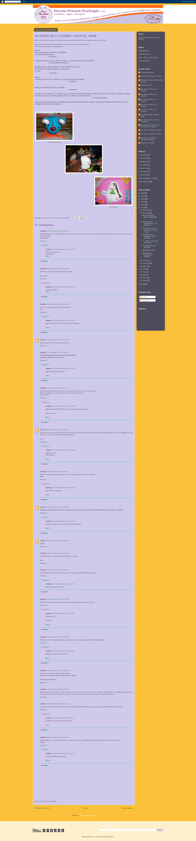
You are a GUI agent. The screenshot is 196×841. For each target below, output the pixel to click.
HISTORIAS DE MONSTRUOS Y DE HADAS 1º (149, 223)
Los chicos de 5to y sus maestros (149, 110)
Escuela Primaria (144, 61)
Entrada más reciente (42, 808)
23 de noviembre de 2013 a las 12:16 (58, 388)
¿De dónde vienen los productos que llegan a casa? (149, 230)
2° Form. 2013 (143, 158)
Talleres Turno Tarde (147, 143)
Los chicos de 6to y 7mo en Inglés (150, 115)
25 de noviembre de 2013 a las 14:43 (63, 450)
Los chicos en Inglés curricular (151, 130)
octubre (145, 260)
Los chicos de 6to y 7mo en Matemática (150, 120)
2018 (143, 193)
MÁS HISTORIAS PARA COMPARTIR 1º (149, 217)
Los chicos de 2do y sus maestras (149, 95)
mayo (145, 272)
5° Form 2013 (142, 175)
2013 (143, 207)
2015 (143, 202)
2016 (143, 199)
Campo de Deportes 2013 (146, 178)
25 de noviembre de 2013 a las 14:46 (63, 521)
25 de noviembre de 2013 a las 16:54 (58, 599)
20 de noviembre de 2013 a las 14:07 (58, 304)
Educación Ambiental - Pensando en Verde (152, 81)
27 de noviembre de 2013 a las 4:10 (63, 753)
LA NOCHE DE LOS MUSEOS (148, 246)
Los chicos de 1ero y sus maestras (149, 90)
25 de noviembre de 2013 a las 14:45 (58, 553)
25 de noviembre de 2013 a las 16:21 (58, 570)
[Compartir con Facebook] (81, 218)
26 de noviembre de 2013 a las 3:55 (63, 584)
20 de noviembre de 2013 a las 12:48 (58, 268)
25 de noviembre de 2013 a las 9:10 (58, 471)
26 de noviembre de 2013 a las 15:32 (58, 737)
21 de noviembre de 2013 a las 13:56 (58, 340)
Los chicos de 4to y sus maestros (149, 105)
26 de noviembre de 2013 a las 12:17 (58, 689)
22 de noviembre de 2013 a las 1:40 (63, 368)
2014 (143, 205)
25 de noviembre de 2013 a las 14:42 (63, 406)
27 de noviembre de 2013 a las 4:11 (63, 718)
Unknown (43, 340)
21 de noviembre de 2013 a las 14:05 (58, 352)
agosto (145, 266)
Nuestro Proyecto (144, 54)
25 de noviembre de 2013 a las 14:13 (58, 507)
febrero (145, 280)
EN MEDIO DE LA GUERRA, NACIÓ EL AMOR (149, 236)
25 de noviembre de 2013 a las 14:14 (58, 541)
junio (144, 269)
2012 (143, 284)
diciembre (146, 210)
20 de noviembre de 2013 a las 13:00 (63, 249)
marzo (145, 277)
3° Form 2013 (142, 165)
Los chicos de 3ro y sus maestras (149, 100)
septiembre (146, 263)
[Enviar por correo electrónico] (75, 218)
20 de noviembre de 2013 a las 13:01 (63, 287)
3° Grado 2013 (143, 168)
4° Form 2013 (142, 171)
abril (144, 275)
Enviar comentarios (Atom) (88, 815)
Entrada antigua (127, 808)
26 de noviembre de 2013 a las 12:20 (58, 704)
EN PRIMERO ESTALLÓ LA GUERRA (147, 255)
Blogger (111, 837)
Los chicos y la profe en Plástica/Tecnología (149, 138)
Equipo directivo (146, 85)
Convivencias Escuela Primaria (151, 76)
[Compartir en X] (79, 218)
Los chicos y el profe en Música (151, 134)
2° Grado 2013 (143, 161)
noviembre (146, 213)
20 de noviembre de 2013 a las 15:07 (63, 320)
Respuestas (45, 245)
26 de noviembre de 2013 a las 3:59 (63, 613)
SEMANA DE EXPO (149, 250)
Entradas (144, 297)
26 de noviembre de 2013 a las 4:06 (58, 670)
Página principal (143, 51)
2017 (143, 196)
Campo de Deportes (147, 72)
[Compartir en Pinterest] (83, 218)
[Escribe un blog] (77, 218)
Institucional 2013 (144, 182)
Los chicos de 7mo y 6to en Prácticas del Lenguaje (150, 126)
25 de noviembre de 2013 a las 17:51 (58, 637)
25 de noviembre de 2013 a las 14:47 (63, 487)
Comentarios (145, 300)
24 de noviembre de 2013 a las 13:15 (58, 430)
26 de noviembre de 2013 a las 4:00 (63, 651)
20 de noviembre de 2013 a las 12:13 (58, 231)
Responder (43, 241)
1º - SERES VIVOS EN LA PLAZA (150, 242)
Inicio (86, 808)
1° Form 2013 (142, 155)
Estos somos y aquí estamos (148, 57)
